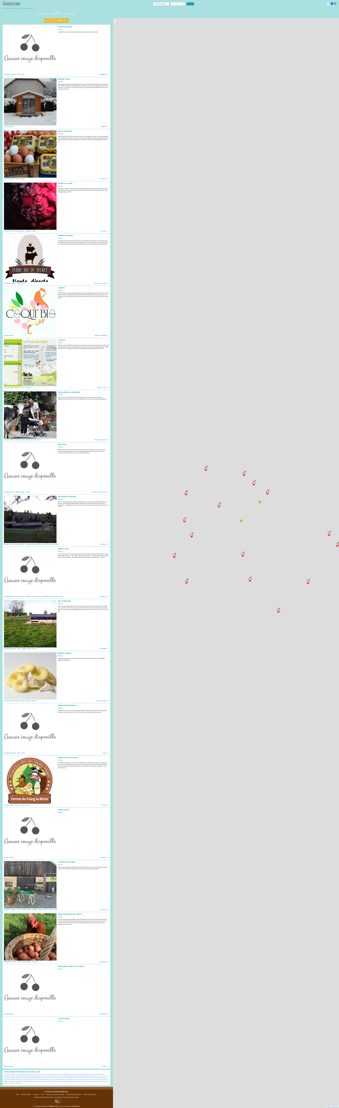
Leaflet (328, 1107)
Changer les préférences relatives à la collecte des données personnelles (56, 1097)
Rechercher (190, 4)
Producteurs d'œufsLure (11, 1074)
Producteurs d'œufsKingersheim (92, 1079)
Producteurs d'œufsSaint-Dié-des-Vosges (88, 1078)
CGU (17, 1094)
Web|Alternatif (54, 1106)
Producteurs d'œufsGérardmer (81, 1076)
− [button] (115, 22)
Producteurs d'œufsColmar (94, 1081)
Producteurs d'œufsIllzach (74, 1079)
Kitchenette (76, 1106)
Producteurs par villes (89, 1094)
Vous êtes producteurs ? (56, 21)
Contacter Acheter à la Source (55, 1094)
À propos (36, 1094)
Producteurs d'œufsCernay (49, 1078)
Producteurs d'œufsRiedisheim (24, 1081)
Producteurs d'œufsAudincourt (13, 1076)
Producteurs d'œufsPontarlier (24, 1079)
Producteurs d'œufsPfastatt (41, 1079)
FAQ (42, 1094)
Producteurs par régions (74, 1094)
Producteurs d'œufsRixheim (61, 1081)
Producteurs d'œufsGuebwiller (66, 1078)
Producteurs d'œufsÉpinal (48, 1076)
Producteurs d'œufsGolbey (64, 1076)
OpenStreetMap (335, 1107)
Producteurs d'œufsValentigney (31, 1076)
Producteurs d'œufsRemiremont (79, 1074)
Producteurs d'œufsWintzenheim (42, 1081)
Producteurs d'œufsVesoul (43, 1074)
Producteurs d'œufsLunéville (77, 1081)
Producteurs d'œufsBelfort (96, 1074)
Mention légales (26, 1094)
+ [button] (115, 20)
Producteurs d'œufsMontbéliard (61, 1074)
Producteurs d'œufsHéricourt (26, 1074)
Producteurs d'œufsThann (16, 1078)
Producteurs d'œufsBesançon (32, 1078)
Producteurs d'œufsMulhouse (58, 1079)
